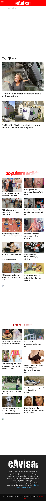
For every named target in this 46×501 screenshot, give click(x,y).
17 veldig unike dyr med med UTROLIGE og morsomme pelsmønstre (11, 411)
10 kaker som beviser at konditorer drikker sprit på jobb (11, 277)
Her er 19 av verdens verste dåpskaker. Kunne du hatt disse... (11, 344)
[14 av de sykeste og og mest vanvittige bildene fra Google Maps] (34, 381)
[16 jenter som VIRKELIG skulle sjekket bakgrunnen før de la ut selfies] (34, 268)
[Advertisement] (23, 33)
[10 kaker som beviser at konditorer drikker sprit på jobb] (12, 268)
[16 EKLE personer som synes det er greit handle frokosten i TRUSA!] (12, 203)
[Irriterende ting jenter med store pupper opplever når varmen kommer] (12, 356)
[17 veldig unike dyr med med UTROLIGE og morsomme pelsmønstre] (12, 401)
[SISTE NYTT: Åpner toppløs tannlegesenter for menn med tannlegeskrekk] (12, 247)
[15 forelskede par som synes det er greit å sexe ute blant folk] (34, 334)
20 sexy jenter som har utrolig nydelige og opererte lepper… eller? (34, 410)
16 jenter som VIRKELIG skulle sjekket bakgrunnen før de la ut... (33, 278)
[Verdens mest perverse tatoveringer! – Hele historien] (34, 225)
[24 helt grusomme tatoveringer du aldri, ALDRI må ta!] (34, 183)
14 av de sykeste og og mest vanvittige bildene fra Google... (34, 390)
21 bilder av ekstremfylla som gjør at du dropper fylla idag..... (34, 212)
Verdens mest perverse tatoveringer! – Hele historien (32, 236)
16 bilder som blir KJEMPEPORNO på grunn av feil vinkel (33, 257)
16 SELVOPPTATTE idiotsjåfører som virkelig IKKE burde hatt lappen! (21, 126)
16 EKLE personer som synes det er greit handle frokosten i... (10, 212)
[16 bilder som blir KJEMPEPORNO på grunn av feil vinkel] (34, 247)
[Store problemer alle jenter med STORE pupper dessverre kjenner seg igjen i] (34, 357)
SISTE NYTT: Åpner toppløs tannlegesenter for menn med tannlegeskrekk (11, 257)
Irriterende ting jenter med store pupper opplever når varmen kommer (11, 366)
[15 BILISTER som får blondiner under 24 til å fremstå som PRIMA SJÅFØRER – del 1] (23, 76)
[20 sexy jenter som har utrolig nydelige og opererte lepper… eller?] (34, 401)
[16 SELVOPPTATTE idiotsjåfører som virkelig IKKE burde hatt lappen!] (23, 111)
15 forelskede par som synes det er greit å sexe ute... (32, 344)
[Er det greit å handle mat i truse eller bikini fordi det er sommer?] (12, 185)
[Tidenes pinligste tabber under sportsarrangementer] (12, 225)
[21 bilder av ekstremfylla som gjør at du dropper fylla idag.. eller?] (34, 203)
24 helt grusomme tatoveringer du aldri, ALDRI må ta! (33, 192)
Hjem (3, 8)
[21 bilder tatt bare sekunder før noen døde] (12, 383)
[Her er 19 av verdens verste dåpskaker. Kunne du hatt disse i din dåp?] (12, 334)
